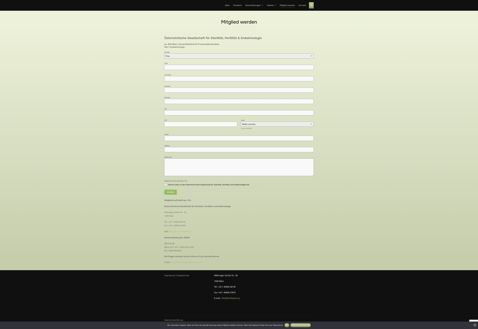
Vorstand (237, 5)
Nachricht (168, 157)
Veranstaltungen (253, 5)
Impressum (169, 275)
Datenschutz (183, 275)
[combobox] (239, 55)
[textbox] (275, 124)
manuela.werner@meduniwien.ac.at (186, 262)
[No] (475, 325)
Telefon (167, 146)
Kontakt (302, 5)
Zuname (167, 86)
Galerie (270, 5)
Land (243, 120)
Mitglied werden (287, 5)
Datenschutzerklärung (173, 320)
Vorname (167, 75)
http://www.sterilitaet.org (180, 231)
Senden (170, 192)
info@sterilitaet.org (230, 298)
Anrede (167, 52)
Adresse (167, 97)
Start (227, 5)
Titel (166, 63)
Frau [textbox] (167, 56)
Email (166, 134)
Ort (165, 109)
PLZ (165, 120)
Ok (287, 325)
